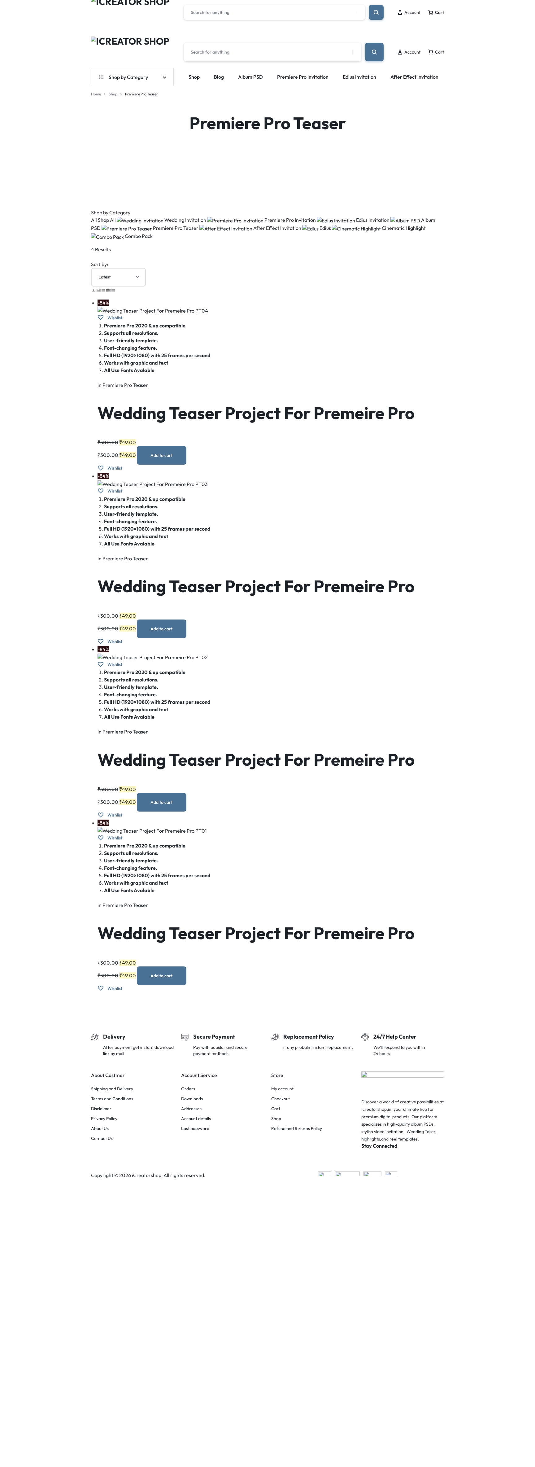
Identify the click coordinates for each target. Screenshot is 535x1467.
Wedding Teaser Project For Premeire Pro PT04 (256, 423)
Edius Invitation (359, 77)
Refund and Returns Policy (296, 1128)
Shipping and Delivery (112, 1089)
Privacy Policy (104, 1118)
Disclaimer (101, 1108)
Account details (196, 1118)
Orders (188, 1089)
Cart (275, 1108)
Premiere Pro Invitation (302, 77)
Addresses (191, 1108)
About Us (100, 1128)
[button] (161, 455)
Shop (194, 77)
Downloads (192, 1098)
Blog (219, 77)
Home (96, 94)
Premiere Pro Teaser (125, 385)
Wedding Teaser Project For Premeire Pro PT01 (256, 943)
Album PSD (250, 77)
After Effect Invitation (414, 77)
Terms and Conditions (112, 1098)
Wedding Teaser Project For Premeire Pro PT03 (256, 597)
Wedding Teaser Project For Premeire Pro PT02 (256, 770)
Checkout (280, 1098)
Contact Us (102, 1138)
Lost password (195, 1128)
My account (282, 1089)
